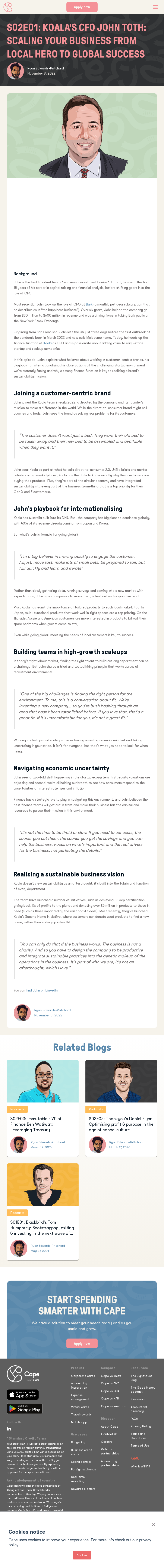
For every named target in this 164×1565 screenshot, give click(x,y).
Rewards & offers (83, 1488)
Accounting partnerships (110, 1463)
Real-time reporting (78, 1479)
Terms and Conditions (138, 1436)
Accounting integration (79, 1385)
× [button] (153, 1523)
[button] (155, 7)
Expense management (80, 1397)
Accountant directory (139, 1409)
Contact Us (109, 1434)
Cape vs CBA (110, 1391)
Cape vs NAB (110, 1398)
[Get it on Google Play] (24, 1408)
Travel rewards (81, 1414)
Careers (106, 1441)
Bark (89, 304)
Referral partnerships (110, 1451)
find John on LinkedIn (42, 990)
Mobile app (79, 1422)
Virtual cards (80, 1407)
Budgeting (78, 1442)
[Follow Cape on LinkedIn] (8, 1428)
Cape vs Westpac (113, 1406)
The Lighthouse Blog (141, 1378)
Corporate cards (83, 1376)
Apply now (82, 7)
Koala (47, 343)
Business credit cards (81, 1452)
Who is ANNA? (140, 1466)
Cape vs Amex (111, 1376)
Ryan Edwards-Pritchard (45, 68)
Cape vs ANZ (110, 1383)
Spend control (81, 1461)
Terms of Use (140, 1445)
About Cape (109, 1426)
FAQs (134, 1418)
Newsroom (138, 1399)
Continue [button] (82, 1555)
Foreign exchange (83, 1469)
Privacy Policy (141, 1426)
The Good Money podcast (143, 1390)
